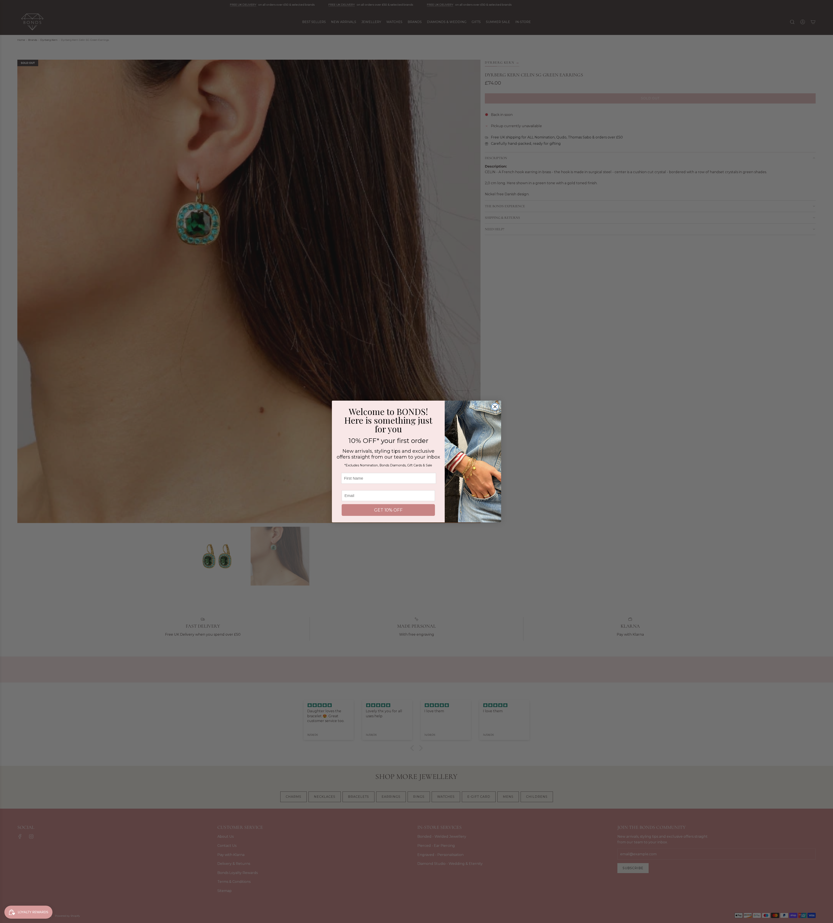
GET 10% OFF (388, 510)
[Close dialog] (495, 406)
